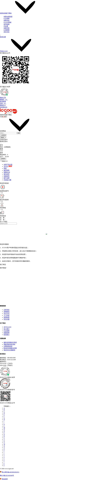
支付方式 (6, 313)
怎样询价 (6, 310)
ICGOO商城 (7, 22)
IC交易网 (6, 18)
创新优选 (6, 20)
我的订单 (3, 97)
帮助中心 (3, 105)
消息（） (3, 103)
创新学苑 (6, 28)
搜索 (19, 133)
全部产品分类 (8, 164)
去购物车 (3, 158)
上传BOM (3, 135)
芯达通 (6, 26)
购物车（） (4, 99)
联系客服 (3, 101)
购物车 (2, 137)
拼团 (5, 168)
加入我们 (6, 329)
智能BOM (7, 172)
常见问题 (6, 319)
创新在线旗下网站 (6, 13)
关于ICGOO (7, 327)
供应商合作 (3, 107)
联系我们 (6, 334)
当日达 (6, 166)
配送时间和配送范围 (10, 348)
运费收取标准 (8, 346)
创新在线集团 (8, 16)
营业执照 (5, 479)
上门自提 (6, 315)
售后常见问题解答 (9, 350)
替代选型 (6, 174)
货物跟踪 (6, 311)
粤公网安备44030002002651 (10, 472)
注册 (4, 37)
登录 (1, 37)
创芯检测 (6, 24)
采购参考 (6, 176)
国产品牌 (6, 178)
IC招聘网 (6, 30)
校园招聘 (6, 333)
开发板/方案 (7, 180)
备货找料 (6, 170)
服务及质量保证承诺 (10, 342)
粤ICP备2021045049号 (7, 475)
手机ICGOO (4, 51)
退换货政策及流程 (9, 344)
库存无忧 (6, 32)
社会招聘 (6, 331)
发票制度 (6, 317)
